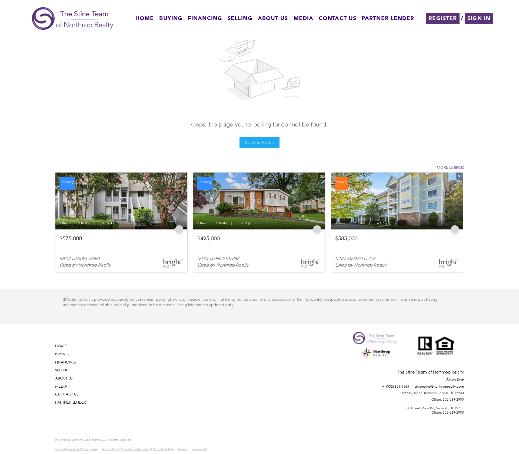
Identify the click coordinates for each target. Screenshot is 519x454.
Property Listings (163, 449)
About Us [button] (273, 18)
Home (144, 18)
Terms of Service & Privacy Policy (76, 449)
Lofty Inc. (78, 440)
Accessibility (199, 449)
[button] (72, 18)
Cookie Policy (111, 449)
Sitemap (183, 449)
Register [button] (442, 18)
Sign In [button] (478, 18)
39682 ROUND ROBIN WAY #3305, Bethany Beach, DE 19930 (114, 245)
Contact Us (337, 18)
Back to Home (259, 142)
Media (304, 18)
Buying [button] (170, 18)
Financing (205, 18)
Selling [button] (240, 18)
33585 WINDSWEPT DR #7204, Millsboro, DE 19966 (379, 245)
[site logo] (376, 351)
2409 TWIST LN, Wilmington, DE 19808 (230, 245)
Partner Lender (388, 18)
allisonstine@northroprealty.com (439, 386)
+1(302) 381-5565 (395, 386)
